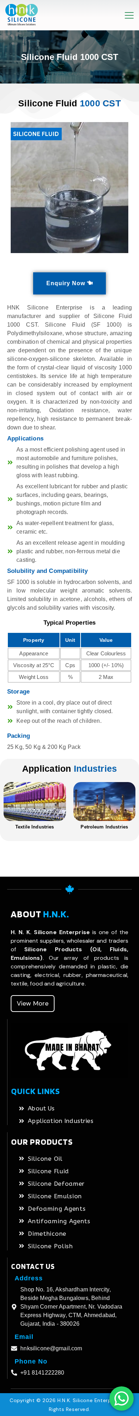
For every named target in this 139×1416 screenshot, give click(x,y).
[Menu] (129, 15)
